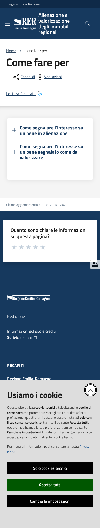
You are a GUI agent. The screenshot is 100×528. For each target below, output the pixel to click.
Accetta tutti (50, 485)
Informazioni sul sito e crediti (31, 331)
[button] (87, 23)
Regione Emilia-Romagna (24, 4)
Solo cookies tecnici (50, 468)
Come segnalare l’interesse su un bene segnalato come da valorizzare (51, 152)
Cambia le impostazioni (50, 501)
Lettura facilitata (21, 93)
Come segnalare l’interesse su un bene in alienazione (51, 130)
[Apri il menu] (7, 24)
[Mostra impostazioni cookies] (95, 264)
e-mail (27, 337)
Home (11, 50)
